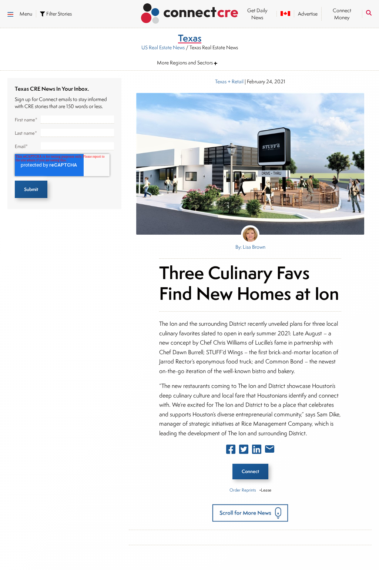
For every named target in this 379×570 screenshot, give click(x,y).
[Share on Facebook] (230, 450)
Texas (221, 81)
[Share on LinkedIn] (256, 450)
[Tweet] (243, 450)
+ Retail (235, 81)
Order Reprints (242, 490)
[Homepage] (189, 12)
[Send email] (269, 450)
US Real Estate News (163, 47)
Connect (250, 471)
